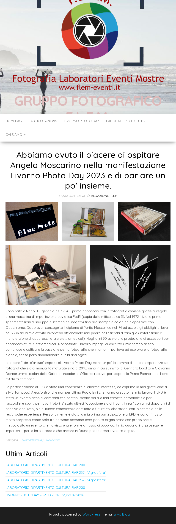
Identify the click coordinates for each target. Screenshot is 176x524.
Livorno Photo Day (81, 121)
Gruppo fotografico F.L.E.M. (88, 108)
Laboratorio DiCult (124, 121)
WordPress (91, 514)
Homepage (15, 121)
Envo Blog (121, 514)
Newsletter (53, 440)
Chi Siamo (14, 134)
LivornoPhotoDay (32, 440)
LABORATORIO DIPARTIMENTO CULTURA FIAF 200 (45, 465)
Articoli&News (43, 121)
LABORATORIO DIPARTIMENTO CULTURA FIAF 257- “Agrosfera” (56, 472)
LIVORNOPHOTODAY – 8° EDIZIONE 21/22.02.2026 (45, 495)
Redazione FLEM (104, 196)
